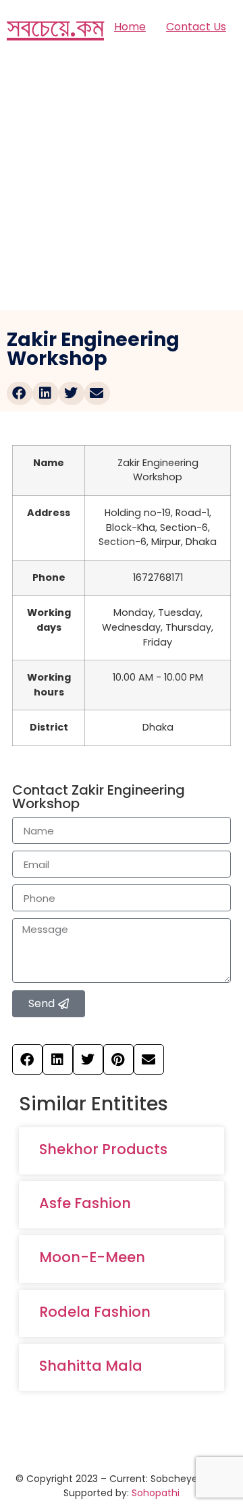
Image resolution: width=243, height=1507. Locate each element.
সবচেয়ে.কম (55, 27)
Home (130, 26)
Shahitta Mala (90, 1365)
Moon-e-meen (92, 1257)
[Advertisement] (121, 182)
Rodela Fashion (95, 1311)
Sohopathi (156, 1493)
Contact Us (196, 26)
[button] (19, 393)
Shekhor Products (103, 1149)
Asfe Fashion (85, 1203)
